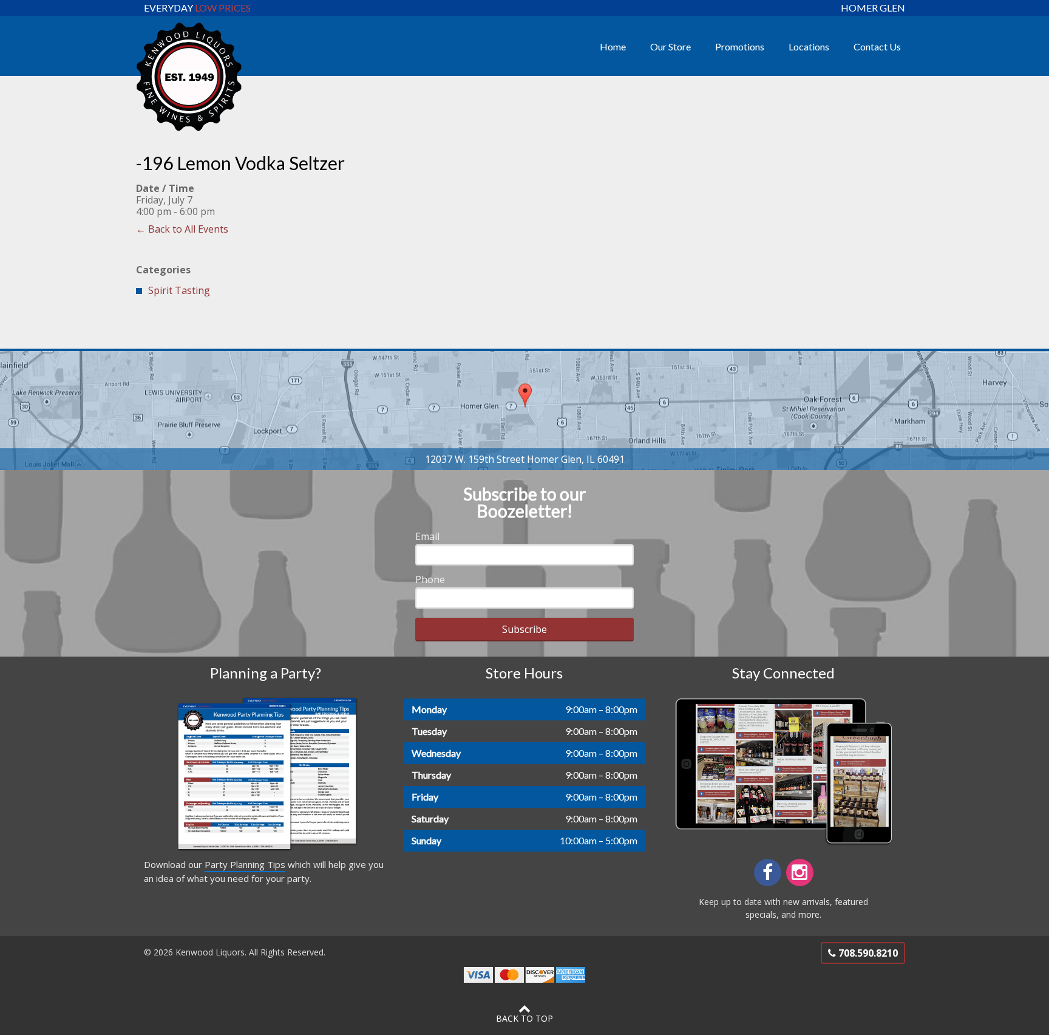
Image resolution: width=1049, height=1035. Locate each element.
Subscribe (524, 629)
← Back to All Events (182, 229)
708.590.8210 (867, 953)
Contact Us (877, 46)
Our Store (670, 46)
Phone (430, 579)
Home (613, 46)
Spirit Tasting (179, 290)
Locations (809, 46)
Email (427, 536)
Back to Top (524, 1018)
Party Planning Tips (245, 864)
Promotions (739, 46)
